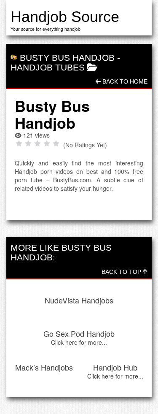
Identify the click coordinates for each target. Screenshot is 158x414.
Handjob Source (65, 16)
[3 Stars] (37, 143)
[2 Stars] (28, 143)
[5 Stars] (56, 143)
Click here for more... (79, 342)
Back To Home (124, 81)
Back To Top (122, 271)
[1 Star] (19, 143)
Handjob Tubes (48, 67)
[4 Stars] (47, 143)
